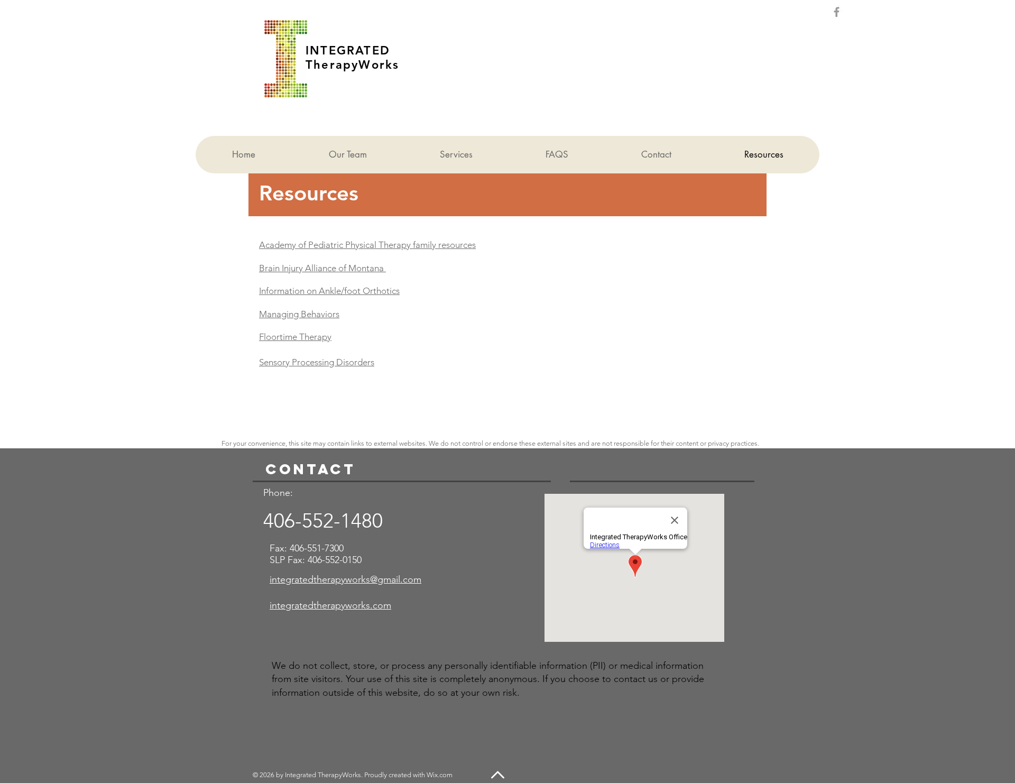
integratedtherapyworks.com (330, 605)
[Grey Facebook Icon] (836, 12)
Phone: (279, 493)
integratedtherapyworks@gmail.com (345, 579)
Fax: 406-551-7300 (307, 548)
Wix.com (440, 775)
